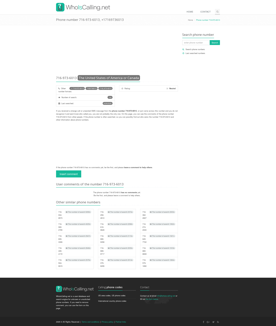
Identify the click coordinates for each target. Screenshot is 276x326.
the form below (152, 299)
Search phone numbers (195, 49)
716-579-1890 (158, 263)
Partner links (121, 321)
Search (215, 42)
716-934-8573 (74, 215)
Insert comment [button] (69, 174)
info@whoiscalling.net (166, 295)
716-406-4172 (74, 251)
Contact (205, 11)
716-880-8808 (158, 251)
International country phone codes (112, 301)
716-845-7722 (158, 239)
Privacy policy (107, 321)
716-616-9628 (116, 227)
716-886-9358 (116, 239)
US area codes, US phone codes (111, 295)
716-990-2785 (74, 227)
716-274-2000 (158, 227)
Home (190, 11)
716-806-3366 (74, 239)
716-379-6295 (116, 263)
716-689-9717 (116, 251)
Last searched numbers (195, 53)
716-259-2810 (116, 215)
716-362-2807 (158, 215)
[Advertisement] (117, 51)
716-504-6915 (74, 263)
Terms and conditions (90, 321)
